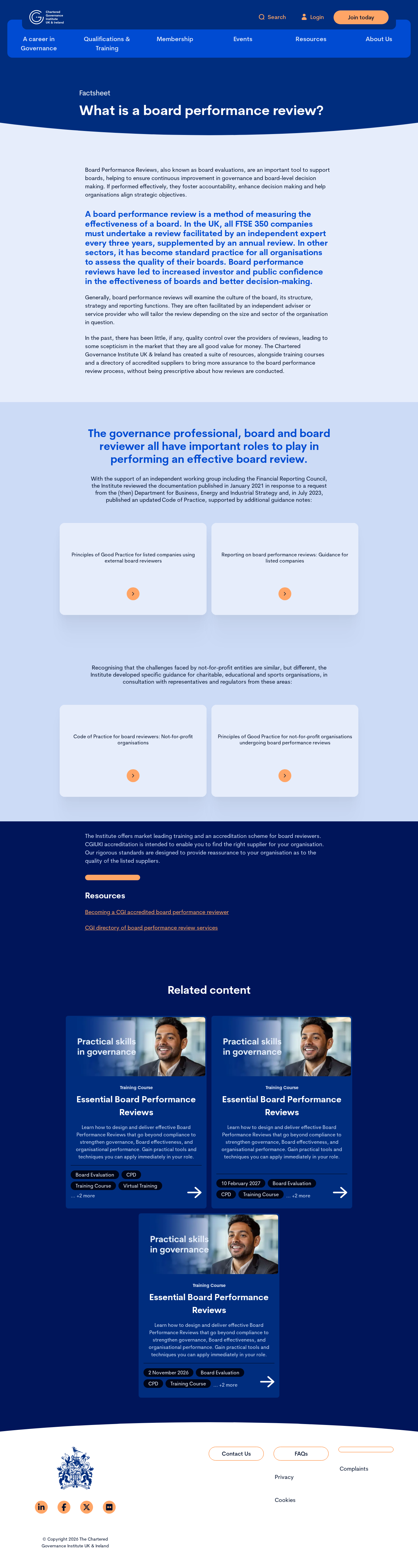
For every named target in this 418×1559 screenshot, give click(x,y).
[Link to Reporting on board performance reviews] (284, 593)
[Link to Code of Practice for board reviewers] (133, 775)
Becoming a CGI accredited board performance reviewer (157, 912)
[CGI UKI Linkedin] (41, 1507)
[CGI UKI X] (86, 1507)
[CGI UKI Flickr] (109, 1507)
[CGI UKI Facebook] (64, 1507)
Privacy (284, 1476)
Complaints (354, 1468)
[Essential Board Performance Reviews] (194, 1192)
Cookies (285, 1499)
